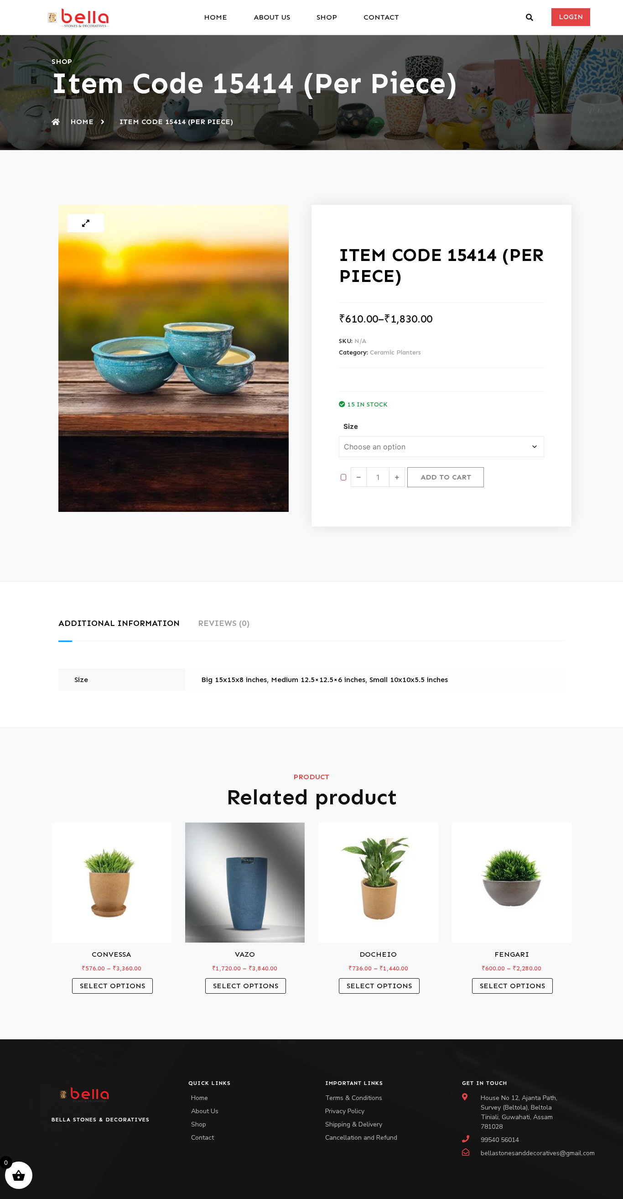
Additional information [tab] (119, 623)
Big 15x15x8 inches (234, 679)
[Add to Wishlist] (343, 477)
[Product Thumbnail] (85, 223)
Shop (327, 17)
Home (215, 17)
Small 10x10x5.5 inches (408, 679)
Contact (381, 17)
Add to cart (446, 477)
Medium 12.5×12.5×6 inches (318, 679)
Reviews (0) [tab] (223, 623)
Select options (112, 985)
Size (350, 426)
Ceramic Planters (395, 352)
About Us (272, 17)
